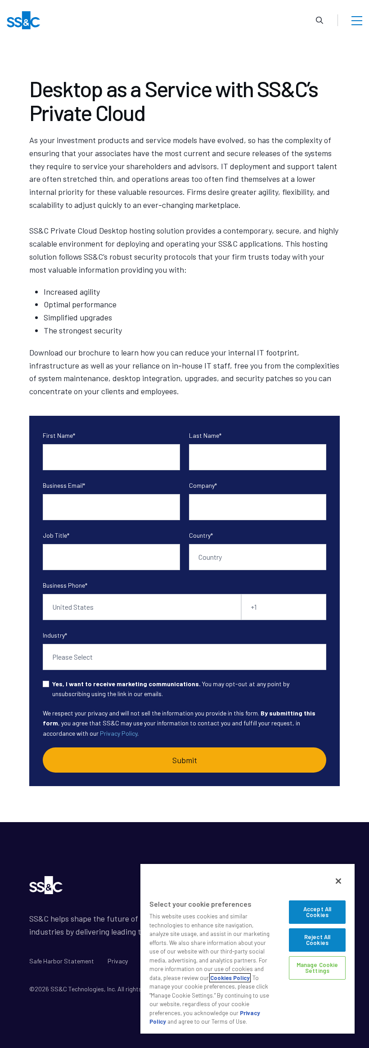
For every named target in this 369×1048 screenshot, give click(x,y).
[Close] (338, 881)
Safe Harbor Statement (61, 961)
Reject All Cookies (317, 939)
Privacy (118, 961)
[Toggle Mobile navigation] (356, 20)
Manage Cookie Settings (317, 967)
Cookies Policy (230, 977)
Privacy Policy (118, 733)
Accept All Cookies (317, 911)
